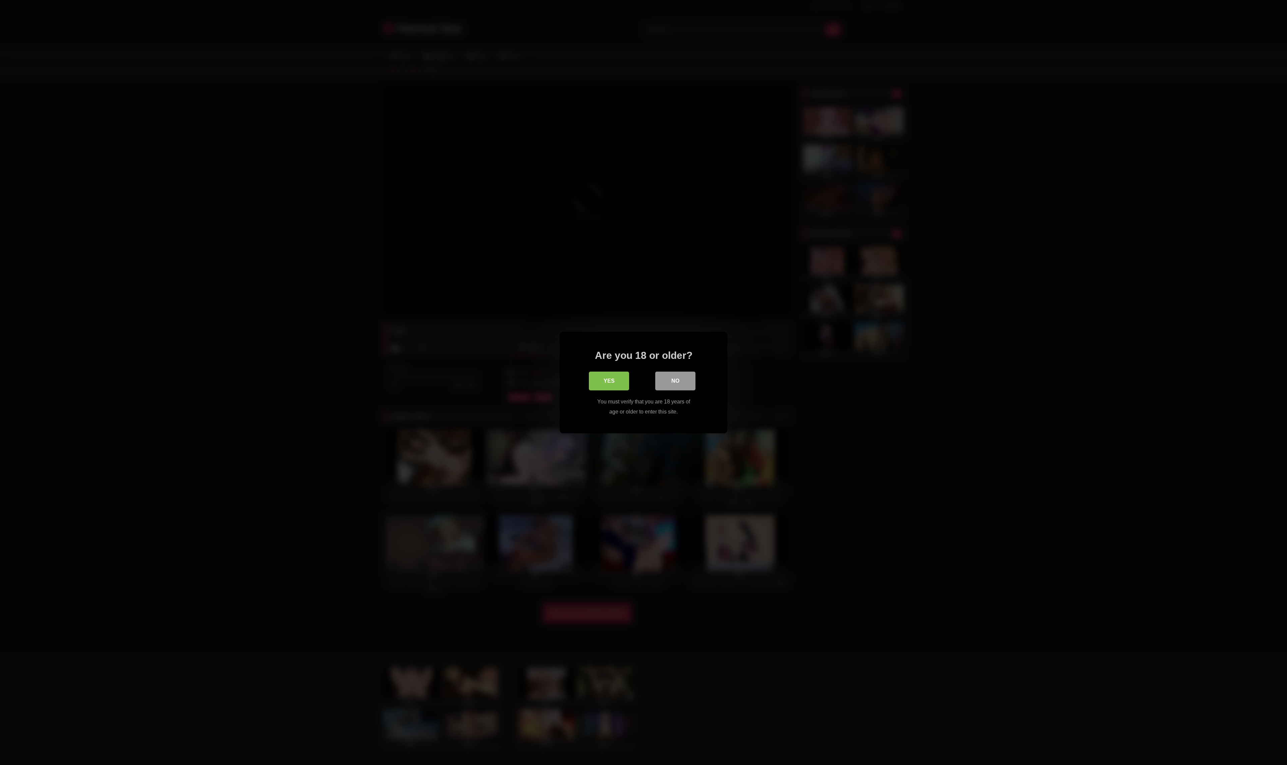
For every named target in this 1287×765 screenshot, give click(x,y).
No (675, 381)
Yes (609, 381)
